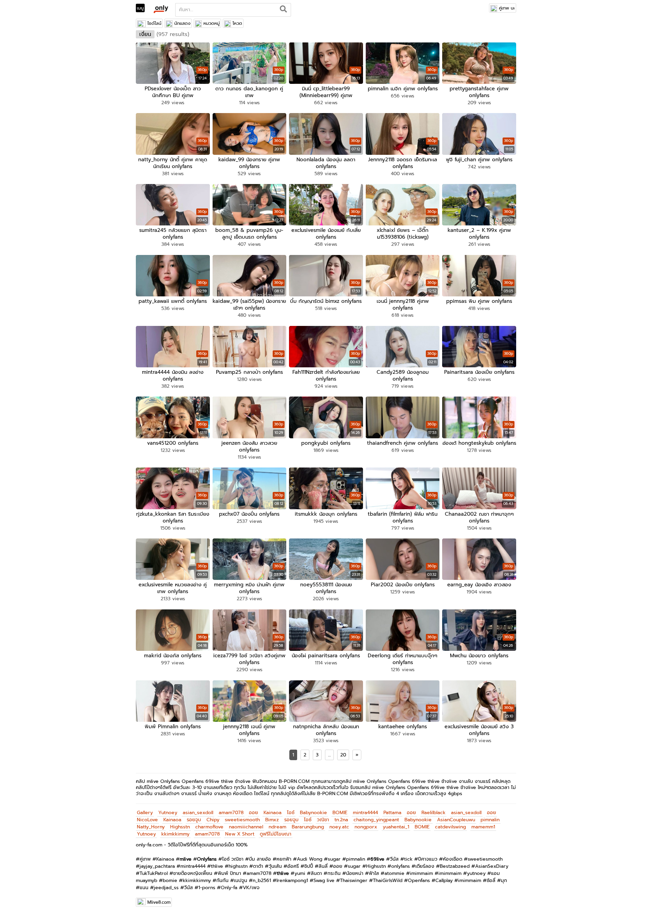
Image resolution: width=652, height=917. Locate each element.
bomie (170, 880)
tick (408, 859)
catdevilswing (450, 826)
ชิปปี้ (308, 866)
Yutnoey (167, 812)
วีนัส (394, 859)
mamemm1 (483, 826)
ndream (277, 826)
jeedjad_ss (166, 887)
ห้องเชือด (452, 859)
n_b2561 (262, 880)
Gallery (145, 812)
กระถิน (334, 873)
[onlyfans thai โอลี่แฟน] (160, 9)
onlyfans (400, 866)
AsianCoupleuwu (456, 819)
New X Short (239, 834)
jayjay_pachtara (157, 866)
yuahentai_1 (396, 826)
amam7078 (231, 812)
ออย (253, 812)
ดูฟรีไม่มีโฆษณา (275, 834)
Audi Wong (309, 859)
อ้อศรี (293, 866)
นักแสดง (182, 23)
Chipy (212, 819)
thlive (217, 866)
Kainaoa (273, 812)
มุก (504, 880)
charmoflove (209, 826)
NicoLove (147, 819)
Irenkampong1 (292, 880)
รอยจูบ (194, 819)
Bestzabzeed (455, 866)
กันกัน (222, 880)
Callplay (444, 880)
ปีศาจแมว (427, 859)
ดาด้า (258, 866)
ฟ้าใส (374, 873)
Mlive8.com (158, 902)
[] (283, 10)
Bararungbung (308, 826)
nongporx (366, 826)
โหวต (237, 23)
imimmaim (421, 873)
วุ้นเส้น (275, 866)
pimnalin (490, 819)
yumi (299, 873)
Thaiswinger (353, 880)
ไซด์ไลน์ (154, 23)
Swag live (323, 880)
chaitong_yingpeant (376, 819)
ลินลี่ (323, 866)
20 (343, 754)
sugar (334, 859)
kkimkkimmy (175, 834)
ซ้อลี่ (491, 880)
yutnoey (476, 873)
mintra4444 (365, 812)
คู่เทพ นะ (507, 8)
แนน (144, 887)
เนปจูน (240, 880)
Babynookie (313, 812)
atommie (394, 873)
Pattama (392, 812)
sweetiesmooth (242, 819)
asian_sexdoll (198, 812)
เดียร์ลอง (424, 866)
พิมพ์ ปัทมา (229, 873)
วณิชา (323, 819)
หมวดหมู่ (211, 23)
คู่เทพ (145, 859)
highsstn (238, 866)
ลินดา (316, 873)
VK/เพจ (251, 887)
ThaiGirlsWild (387, 880)
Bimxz (272, 819)
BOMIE (339, 812)
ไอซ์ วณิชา (232, 859)
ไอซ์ (290, 812)
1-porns (206, 887)
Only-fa (229, 887)
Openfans (419, 880)
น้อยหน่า (354, 873)
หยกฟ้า (283, 859)
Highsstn (180, 826)
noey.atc (339, 826)
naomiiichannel (246, 826)
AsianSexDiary (491, 866)
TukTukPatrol (154, 873)
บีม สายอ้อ (260, 859)
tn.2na (341, 819)
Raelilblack (433, 812)
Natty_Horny (151, 826)
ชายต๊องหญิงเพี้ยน (192, 873)
